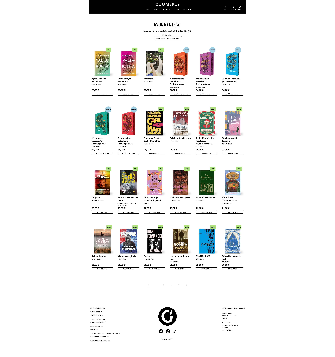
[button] (226, 10)
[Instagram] (168, 331)
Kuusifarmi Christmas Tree (229, 199)
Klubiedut (166, 10)
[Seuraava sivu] (186, 285)
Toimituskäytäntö (97, 319)
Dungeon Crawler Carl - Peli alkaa (153, 139)
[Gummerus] (167, 4)
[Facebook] (161, 331)
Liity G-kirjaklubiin (97, 308)
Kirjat (147, 10)
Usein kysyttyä (96, 312)
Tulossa (156, 10)
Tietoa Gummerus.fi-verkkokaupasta (105, 333)
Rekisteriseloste (97, 326)
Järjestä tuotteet (167, 35)
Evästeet (94, 330)
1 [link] (148, 285)
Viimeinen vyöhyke (127, 256)
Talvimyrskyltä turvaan (229, 139)
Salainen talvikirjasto (180, 138)
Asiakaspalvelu (96, 315)
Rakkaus (148, 256)
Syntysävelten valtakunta (99, 80)
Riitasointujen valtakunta (124, 80)
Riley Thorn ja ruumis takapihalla (153, 199)
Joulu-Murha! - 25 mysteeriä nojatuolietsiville (205, 141)
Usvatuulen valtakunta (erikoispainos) (99, 141)
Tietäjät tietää (203, 256)
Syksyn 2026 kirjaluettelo (100, 341)
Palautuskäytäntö (98, 323)
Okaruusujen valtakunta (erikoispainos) (125, 141)
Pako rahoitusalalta (205, 197)
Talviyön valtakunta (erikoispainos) (232, 80)
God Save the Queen (180, 197)
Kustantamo (187, 10)
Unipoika (96, 197)
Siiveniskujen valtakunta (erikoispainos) (203, 81)
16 (179, 285)
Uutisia (176, 10)
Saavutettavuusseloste (100, 337)
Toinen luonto (99, 256)
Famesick (148, 78)
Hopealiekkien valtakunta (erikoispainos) (177, 81)
